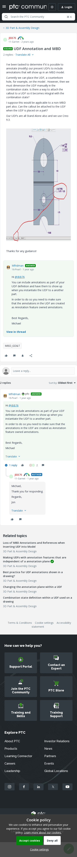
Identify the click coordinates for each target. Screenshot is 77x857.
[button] (4, 7)
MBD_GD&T (12, 345)
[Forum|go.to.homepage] (25, 7)
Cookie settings (44, 622)
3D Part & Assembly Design (22, 28)
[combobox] (38, 16)
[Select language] (52, 7)
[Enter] (6, 16)
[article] (38, 430)
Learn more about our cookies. (42, 832)
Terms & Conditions (20, 622)
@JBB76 (20, 277)
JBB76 (12, 38)
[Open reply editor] (38, 371)
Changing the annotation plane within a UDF (32, 587)
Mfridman (18, 265)
